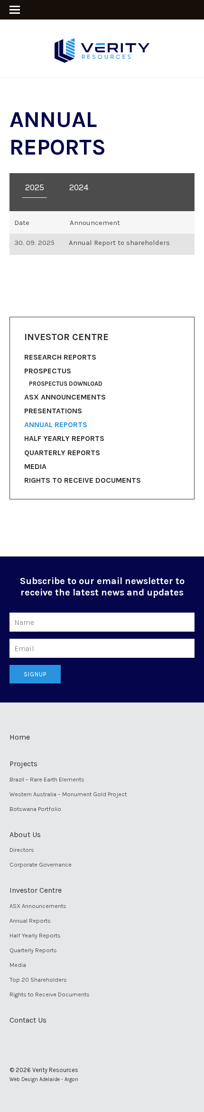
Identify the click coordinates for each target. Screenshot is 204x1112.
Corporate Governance (40, 864)
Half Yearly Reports (64, 438)
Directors (21, 849)
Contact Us (27, 1019)
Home (19, 736)
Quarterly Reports (62, 452)
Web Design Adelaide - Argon (43, 1079)
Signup (35, 674)
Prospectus (47, 370)
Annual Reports (55, 424)
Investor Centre (35, 890)
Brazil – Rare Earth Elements (46, 779)
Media (35, 466)
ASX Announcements (65, 396)
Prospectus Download (65, 383)
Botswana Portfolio (35, 808)
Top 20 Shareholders (38, 979)
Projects (23, 763)
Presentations (53, 410)
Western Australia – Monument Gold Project (68, 794)
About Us (25, 834)
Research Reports (60, 356)
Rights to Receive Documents (82, 480)
